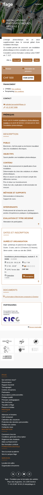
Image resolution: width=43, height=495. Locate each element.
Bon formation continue (10, 444)
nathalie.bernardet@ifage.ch (16, 104)
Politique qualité (7, 397)
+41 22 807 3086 (12, 107)
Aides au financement (9, 442)
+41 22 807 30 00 (15, 484)
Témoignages (6, 387)
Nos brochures (7, 402)
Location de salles (8, 463)
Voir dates (28, 78)
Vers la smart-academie (10, 452)
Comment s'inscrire (9, 434)
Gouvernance (6, 382)
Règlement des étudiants (11, 439)
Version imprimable (35, 327)
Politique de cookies (9, 425)
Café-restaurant (7, 417)
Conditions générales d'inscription (14, 437)
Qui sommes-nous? (9, 380)
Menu (39, 4)
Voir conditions (16, 89)
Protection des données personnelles (15, 422)
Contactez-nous (7, 427)
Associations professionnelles (12, 395)
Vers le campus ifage (9, 454)
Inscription (29, 276)
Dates (37, 60)
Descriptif (16, 60)
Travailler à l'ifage (8, 405)
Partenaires (6, 392)
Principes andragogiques (10, 400)
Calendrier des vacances (11, 420)
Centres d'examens (9, 390)
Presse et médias (8, 407)
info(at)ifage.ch (30, 484)
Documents (27, 60)
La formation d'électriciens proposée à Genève (21, 297)
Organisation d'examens (10, 466)
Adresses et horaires (9, 415)
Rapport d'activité (8, 385)
